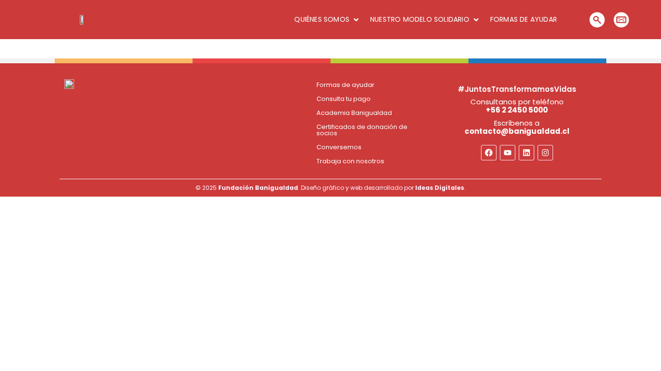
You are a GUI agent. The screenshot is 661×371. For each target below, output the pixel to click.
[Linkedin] (526, 152)
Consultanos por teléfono (517, 106)
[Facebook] (488, 152)
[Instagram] (545, 152)
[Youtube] (507, 152)
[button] (327, 19)
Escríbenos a (517, 127)
